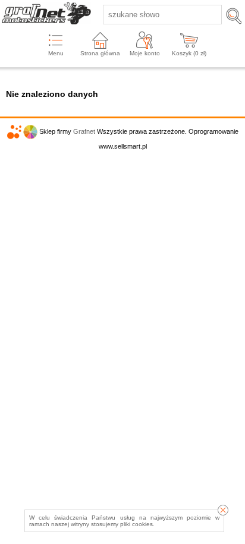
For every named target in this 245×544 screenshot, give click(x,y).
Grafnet (84, 131)
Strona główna (100, 53)
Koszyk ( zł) (189, 53)
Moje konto (145, 53)
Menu (56, 53)
